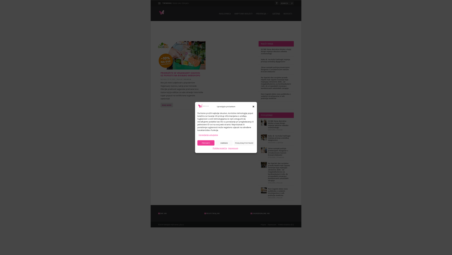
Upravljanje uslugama (208, 135)
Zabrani (224, 143)
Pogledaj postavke (244, 143)
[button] (253, 106)
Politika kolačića (220, 148)
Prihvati (206, 143)
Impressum (233, 148)
